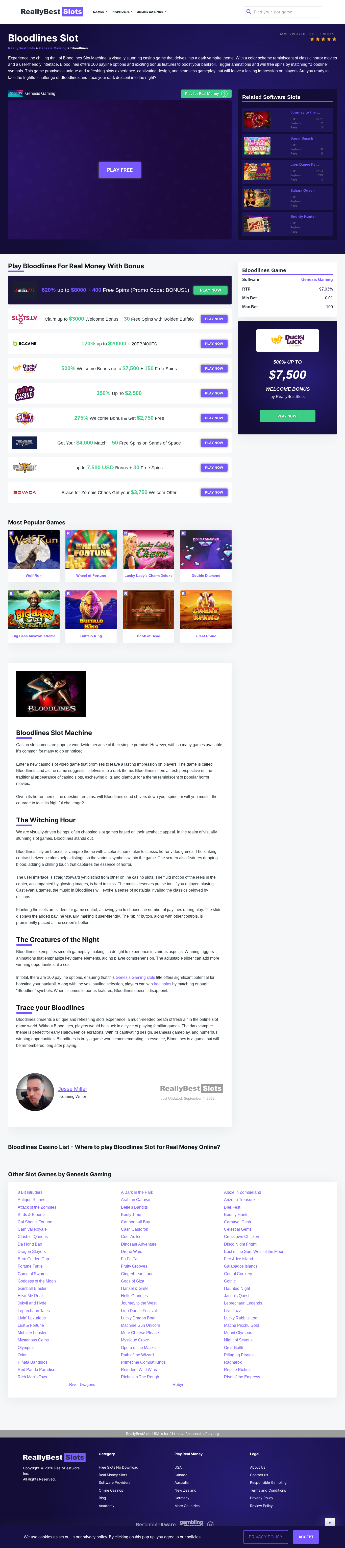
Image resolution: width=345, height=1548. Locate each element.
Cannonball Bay (135, 1222)
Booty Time (131, 1214)
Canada (181, 1475)
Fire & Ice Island (238, 1259)
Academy (106, 1505)
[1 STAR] (312, 39)
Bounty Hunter (237, 1214)
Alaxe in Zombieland (242, 1192)
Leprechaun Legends (243, 1303)
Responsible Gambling (268, 1482)
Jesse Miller (72, 1089)
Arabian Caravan (136, 1200)
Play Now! (288, 416)
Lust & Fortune (31, 1325)
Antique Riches (31, 1200)
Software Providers (114, 1482)
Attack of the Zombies (37, 1207)
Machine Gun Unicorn (140, 1325)
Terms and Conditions (268, 1490)
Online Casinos (150, 12)
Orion (23, 1355)
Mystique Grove (135, 1340)
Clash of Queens (33, 1236)
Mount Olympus (238, 1333)
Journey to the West (138, 1303)
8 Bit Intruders (30, 1192)
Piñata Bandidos (32, 1362)
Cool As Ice (131, 1236)
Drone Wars (131, 1251)
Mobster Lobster (32, 1333)
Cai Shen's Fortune (35, 1222)
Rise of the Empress (242, 1377)
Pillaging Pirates (239, 1355)
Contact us (259, 1475)
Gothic (230, 1281)
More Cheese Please (140, 1333)
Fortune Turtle (30, 1266)
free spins (162, 984)
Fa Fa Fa (129, 1259)
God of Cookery (238, 1274)
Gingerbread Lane (137, 1274)
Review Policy (261, 1505)
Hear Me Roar (30, 1296)
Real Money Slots (113, 1475)
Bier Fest (232, 1207)
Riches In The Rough (140, 1377)
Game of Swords (32, 1274)
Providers (121, 12)
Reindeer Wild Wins (139, 1369)
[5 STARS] (334, 39)
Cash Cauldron (134, 1229)
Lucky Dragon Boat (138, 1318)
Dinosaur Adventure (139, 1244)
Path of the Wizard (137, 1355)
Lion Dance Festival (139, 1311)
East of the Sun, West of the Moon (254, 1251)
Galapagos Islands (241, 1266)
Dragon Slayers (32, 1251)
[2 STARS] (317, 39)
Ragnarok (233, 1362)
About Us (257, 1467)
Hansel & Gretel (135, 1288)
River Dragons (82, 1384)
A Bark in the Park (137, 1192)
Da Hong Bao (30, 1244)
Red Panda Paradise (36, 1369)
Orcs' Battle (234, 1347)
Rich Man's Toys (32, 1377)
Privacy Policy (261, 1498)
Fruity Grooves (134, 1266)
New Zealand (185, 1490)
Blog (102, 1498)
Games (98, 12)
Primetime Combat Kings (143, 1362)
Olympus (26, 1347)
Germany (182, 1498)
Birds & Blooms (31, 1214)
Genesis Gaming (52, 48)
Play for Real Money (205, 93)
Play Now (210, 290)
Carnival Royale (32, 1229)
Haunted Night (237, 1288)
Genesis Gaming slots (135, 977)
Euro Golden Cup (33, 1259)
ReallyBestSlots (21, 48)
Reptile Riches (237, 1369)
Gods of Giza (132, 1281)
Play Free (120, 170)
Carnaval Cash (237, 1222)
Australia (182, 1482)
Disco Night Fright (240, 1244)
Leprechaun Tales (34, 1311)
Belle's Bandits (134, 1207)
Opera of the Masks (138, 1347)
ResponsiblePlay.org (202, 1433)
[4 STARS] (328, 39)
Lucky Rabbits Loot (241, 1318)
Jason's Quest (236, 1296)
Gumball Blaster (32, 1288)
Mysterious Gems (33, 1340)
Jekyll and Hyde (32, 1303)
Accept (306, 1537)
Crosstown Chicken (241, 1236)
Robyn (178, 1384)
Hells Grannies (134, 1296)
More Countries (187, 1505)
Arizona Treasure (239, 1200)
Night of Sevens (238, 1340)
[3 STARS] (323, 39)
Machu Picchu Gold (241, 1325)
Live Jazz (232, 1311)
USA (178, 1467)
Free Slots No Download (118, 1467)
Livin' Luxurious (32, 1318)
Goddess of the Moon (37, 1281)
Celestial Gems (238, 1229)
